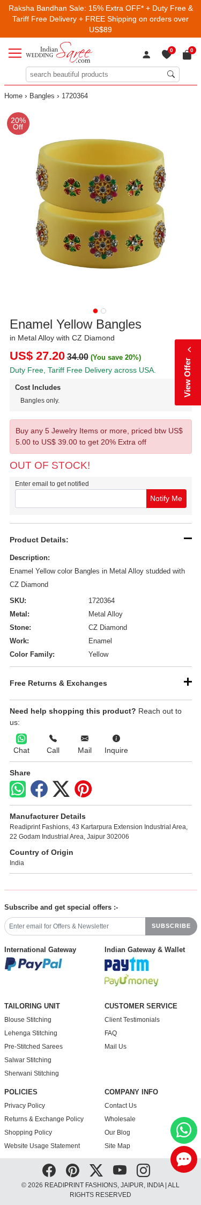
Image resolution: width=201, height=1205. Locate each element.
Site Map (117, 1146)
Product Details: (39, 539)
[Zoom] (100, 203)
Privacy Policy (24, 1105)
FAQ (111, 1033)
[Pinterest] (83, 789)
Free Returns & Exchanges (58, 683)
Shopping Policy (28, 1132)
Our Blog (117, 1132)
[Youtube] (119, 1170)
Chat (21, 750)
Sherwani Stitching (31, 1073)
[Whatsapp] (18, 789)
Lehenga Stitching (30, 1033)
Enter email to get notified (52, 484)
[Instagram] (143, 1170)
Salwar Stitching (27, 1060)
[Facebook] (39, 789)
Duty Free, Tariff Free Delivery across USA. (83, 370)
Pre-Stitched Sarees (33, 1046)
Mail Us (115, 1046)
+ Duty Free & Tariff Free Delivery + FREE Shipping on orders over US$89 (102, 19)
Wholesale (120, 1119)
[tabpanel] (100, 203)
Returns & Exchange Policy (44, 1119)
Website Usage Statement (42, 1146)
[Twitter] (61, 789)
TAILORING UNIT (32, 1006)
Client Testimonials (132, 1019)
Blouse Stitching (27, 1019)
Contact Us (121, 1105)
